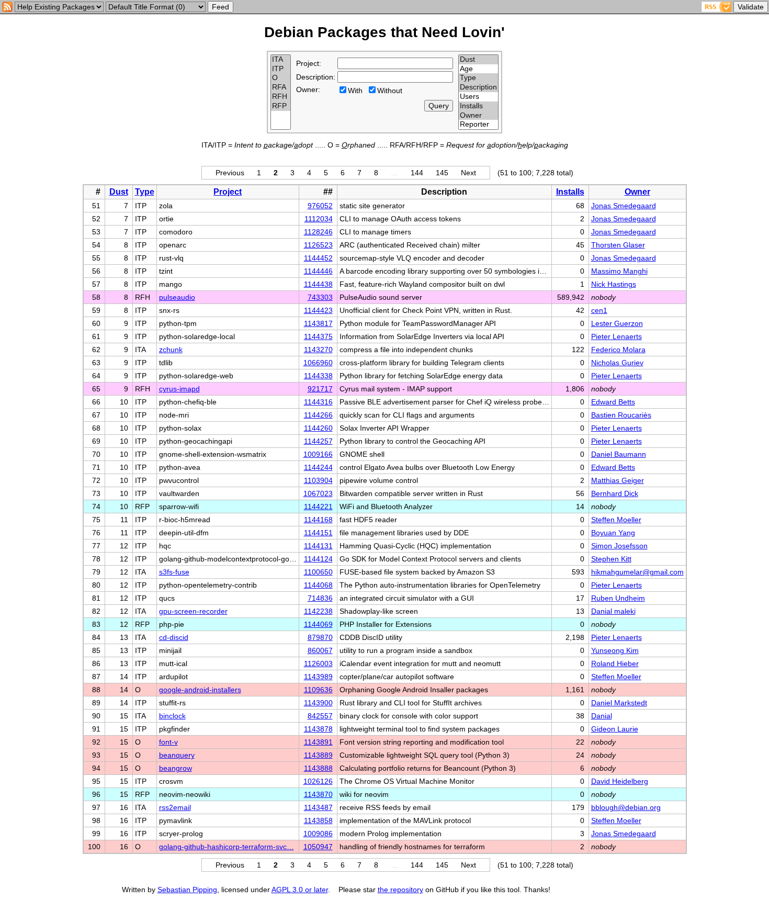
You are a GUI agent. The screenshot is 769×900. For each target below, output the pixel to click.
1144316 (318, 402)
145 (442, 172)
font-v (168, 742)
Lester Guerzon (617, 323)
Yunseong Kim (615, 650)
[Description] (478, 87)
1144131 (318, 546)
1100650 (318, 572)
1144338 (318, 376)
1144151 (318, 532)
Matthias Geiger (617, 480)
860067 (320, 650)
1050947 (318, 846)
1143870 (318, 794)
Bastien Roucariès (621, 415)
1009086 (318, 833)
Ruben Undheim (618, 598)
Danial (601, 716)
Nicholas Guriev (617, 362)
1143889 (318, 755)
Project (227, 191)
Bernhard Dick (614, 493)
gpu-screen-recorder (193, 611)
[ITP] (280, 69)
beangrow (175, 768)
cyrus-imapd (179, 389)
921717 (320, 389)
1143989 (318, 676)
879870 (320, 637)
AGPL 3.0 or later (300, 889)
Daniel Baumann (618, 454)
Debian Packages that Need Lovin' (384, 32)
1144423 (318, 310)
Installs (570, 191)
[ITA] (280, 59)
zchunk (171, 349)
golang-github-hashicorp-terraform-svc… (226, 846)
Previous (230, 172)
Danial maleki (613, 611)
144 (417, 172)
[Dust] (478, 59)
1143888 (318, 768)
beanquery (177, 755)
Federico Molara (618, 349)
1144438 (318, 284)
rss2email (175, 807)
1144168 (318, 519)
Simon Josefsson (619, 546)
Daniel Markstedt (619, 703)
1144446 (318, 271)
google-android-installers (200, 689)
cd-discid (173, 637)
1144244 (318, 467)
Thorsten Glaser (618, 245)
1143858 (318, 820)
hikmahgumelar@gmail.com (637, 572)
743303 (320, 297)
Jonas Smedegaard (623, 205)
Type (144, 191)
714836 (320, 598)
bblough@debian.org (626, 807)
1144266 (318, 415)
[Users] (478, 97)
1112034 (318, 219)
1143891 (318, 742)
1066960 (318, 362)
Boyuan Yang (613, 532)
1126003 (318, 663)
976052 (320, 205)
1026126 (318, 781)
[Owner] (478, 115)
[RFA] (280, 87)
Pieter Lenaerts (616, 336)
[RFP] (280, 106)
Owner (637, 191)
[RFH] (280, 97)
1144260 (318, 428)
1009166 (318, 454)
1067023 (318, 493)
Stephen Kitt (611, 559)
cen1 (599, 310)
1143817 (318, 323)
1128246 (318, 232)
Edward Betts (613, 402)
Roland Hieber (615, 663)
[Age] (478, 69)
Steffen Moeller (616, 519)
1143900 (318, 703)
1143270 (318, 349)
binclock (172, 716)
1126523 (318, 245)
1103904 (318, 480)
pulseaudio (177, 297)
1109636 (318, 689)
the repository (400, 889)
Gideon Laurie (614, 729)
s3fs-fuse (174, 572)
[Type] (478, 78)
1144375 (318, 336)
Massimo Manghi (619, 271)
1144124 (318, 559)
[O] (280, 78)
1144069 (318, 624)
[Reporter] (478, 124)
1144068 (318, 585)
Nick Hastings (613, 284)
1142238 (318, 611)
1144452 (318, 258)
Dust (118, 191)
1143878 (318, 729)
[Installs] (478, 106)
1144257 (318, 441)
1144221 (318, 506)
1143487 (318, 807)
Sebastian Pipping (187, 889)
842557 (320, 716)
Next (468, 172)
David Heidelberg (619, 781)
